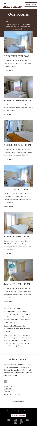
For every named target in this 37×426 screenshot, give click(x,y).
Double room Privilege (17, 100)
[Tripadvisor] (5, 381)
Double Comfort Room (17, 237)
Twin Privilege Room (16, 56)
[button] (5, 3)
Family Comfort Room (17, 284)
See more (8, 70)
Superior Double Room (17, 145)
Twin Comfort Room (16, 189)
